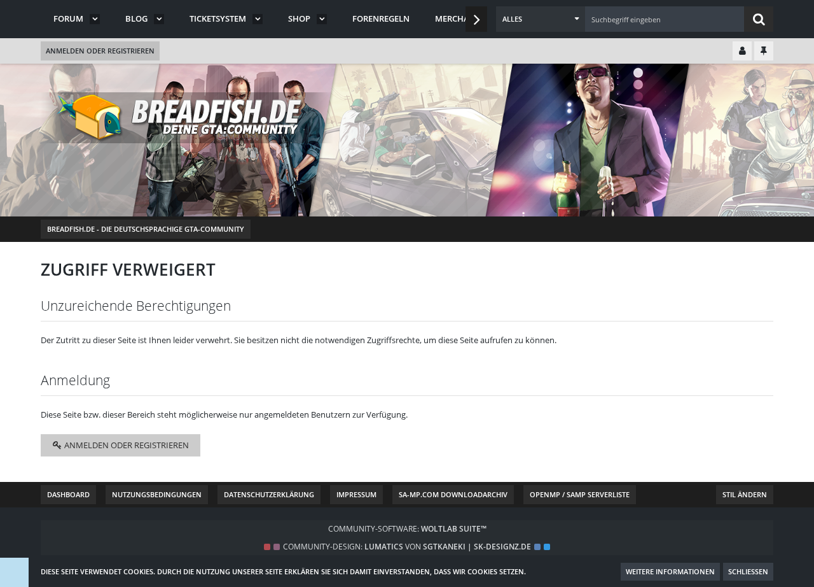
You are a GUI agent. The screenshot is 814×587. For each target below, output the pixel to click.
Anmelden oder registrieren (100, 50)
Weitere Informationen (670, 571)
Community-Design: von (407, 546)
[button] (540, 19)
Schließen (748, 571)
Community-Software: (407, 528)
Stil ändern (744, 494)
